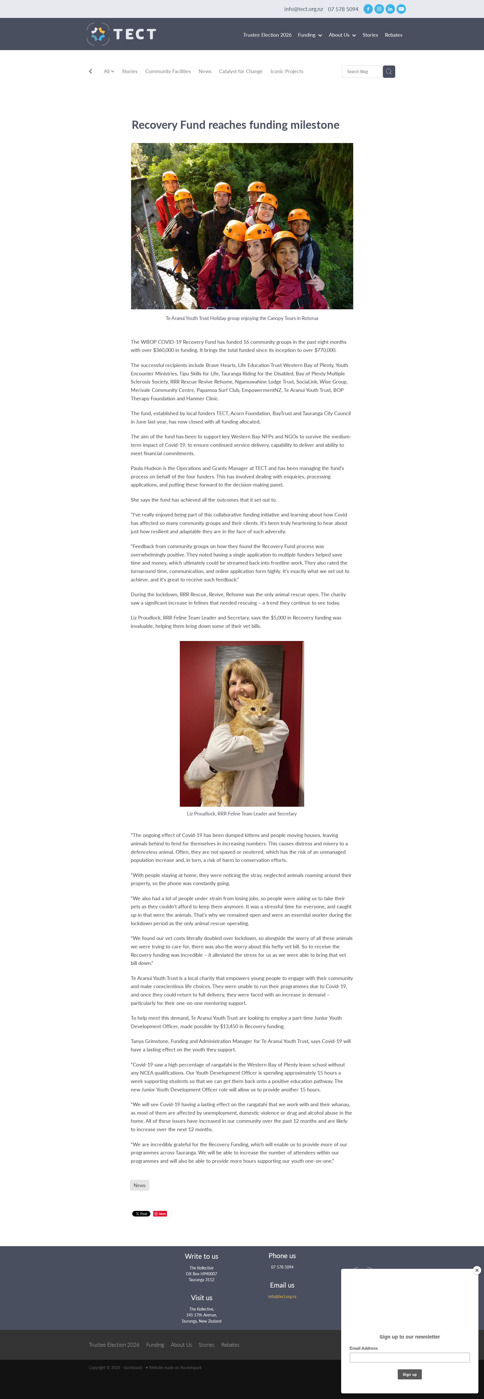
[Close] (477, 1270)
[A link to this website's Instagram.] (379, 8)
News (205, 71)
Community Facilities (168, 71)
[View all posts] (90, 72)
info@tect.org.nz (303, 9)
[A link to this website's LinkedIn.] (390, 8)
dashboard (133, 1367)
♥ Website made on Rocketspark (174, 1367)
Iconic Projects (287, 71)
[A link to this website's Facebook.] (368, 8)
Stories (130, 71)
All (107, 71)
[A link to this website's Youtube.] (401, 8)
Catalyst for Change (241, 71)
